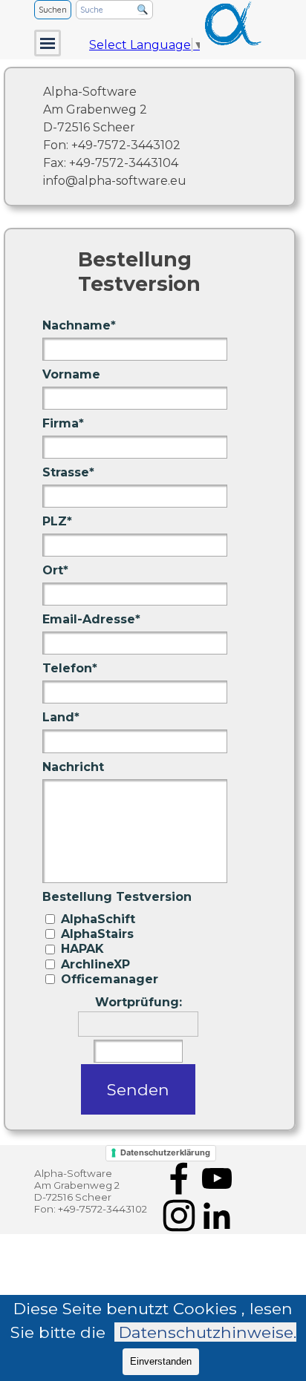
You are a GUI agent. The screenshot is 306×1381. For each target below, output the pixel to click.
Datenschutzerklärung (165, 1152)
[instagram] (179, 1215)
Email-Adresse (91, 619)
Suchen (53, 9)
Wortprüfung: (138, 1002)
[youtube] (216, 1178)
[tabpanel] (161, 136)
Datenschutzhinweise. (207, 1332)
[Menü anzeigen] (47, 43)
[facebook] (179, 1178)
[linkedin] (216, 1215)
